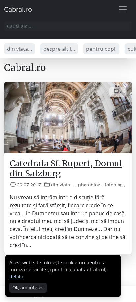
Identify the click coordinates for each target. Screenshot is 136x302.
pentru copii (101, 48)
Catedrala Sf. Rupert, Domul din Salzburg (66, 168)
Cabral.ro (18, 9)
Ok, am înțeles (28, 288)
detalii (16, 276)
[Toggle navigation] (123, 9)
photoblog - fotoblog (100, 185)
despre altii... (59, 48)
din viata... (19, 48)
